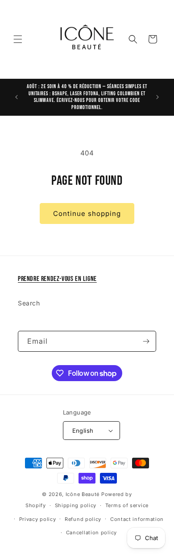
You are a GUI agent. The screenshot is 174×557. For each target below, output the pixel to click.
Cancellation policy (91, 532)
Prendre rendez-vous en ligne (57, 279)
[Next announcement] (157, 97)
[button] (18, 39)
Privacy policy (37, 519)
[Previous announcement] (16, 97)
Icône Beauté (82, 494)
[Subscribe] (146, 341)
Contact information (137, 519)
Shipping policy (76, 505)
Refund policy (83, 519)
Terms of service (127, 505)
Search (29, 303)
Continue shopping (87, 213)
